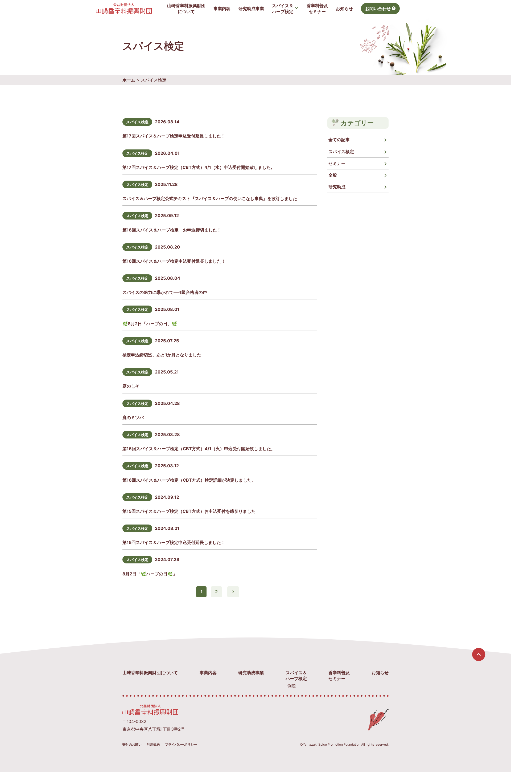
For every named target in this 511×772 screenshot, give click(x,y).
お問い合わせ (378, 8)
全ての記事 (339, 139)
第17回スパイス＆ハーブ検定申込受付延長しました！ (173, 136)
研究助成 (336, 186)
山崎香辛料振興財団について (150, 672)
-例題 (291, 685)
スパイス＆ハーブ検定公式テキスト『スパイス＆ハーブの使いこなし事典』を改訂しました (209, 198)
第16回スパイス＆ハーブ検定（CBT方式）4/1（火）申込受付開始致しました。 (198, 448)
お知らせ (344, 8)
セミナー (336, 163)
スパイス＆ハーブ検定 (282, 8)
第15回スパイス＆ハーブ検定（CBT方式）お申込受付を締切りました (189, 511)
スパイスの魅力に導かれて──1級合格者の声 (164, 292)
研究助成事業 (251, 8)
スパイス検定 (137, 122)
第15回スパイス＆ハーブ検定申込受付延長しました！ (173, 542)
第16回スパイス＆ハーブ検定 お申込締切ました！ (171, 230)
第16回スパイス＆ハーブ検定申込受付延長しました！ (173, 261)
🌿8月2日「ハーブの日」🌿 (149, 323)
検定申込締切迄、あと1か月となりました (161, 354)
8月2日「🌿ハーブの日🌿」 (149, 573)
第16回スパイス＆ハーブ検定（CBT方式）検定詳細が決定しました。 (189, 480)
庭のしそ (130, 386)
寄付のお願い (132, 744)
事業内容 (221, 8)
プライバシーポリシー (181, 744)
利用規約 (153, 744)
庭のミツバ (133, 417)
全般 (332, 175)
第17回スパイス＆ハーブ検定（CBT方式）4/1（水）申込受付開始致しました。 (198, 167)
